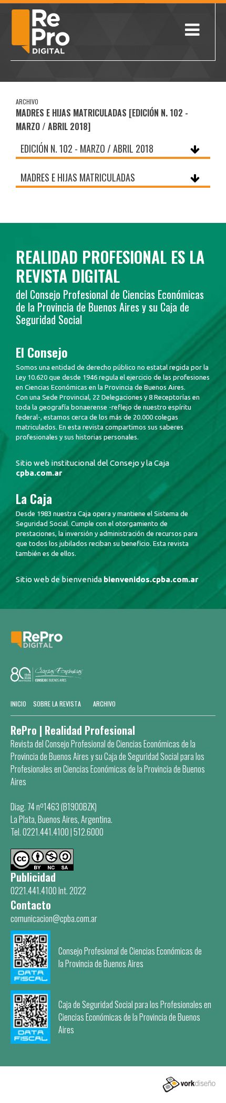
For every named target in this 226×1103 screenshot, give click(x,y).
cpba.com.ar (39, 472)
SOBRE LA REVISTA (57, 703)
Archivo (104, 703)
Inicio (18, 703)
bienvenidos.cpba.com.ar (151, 579)
